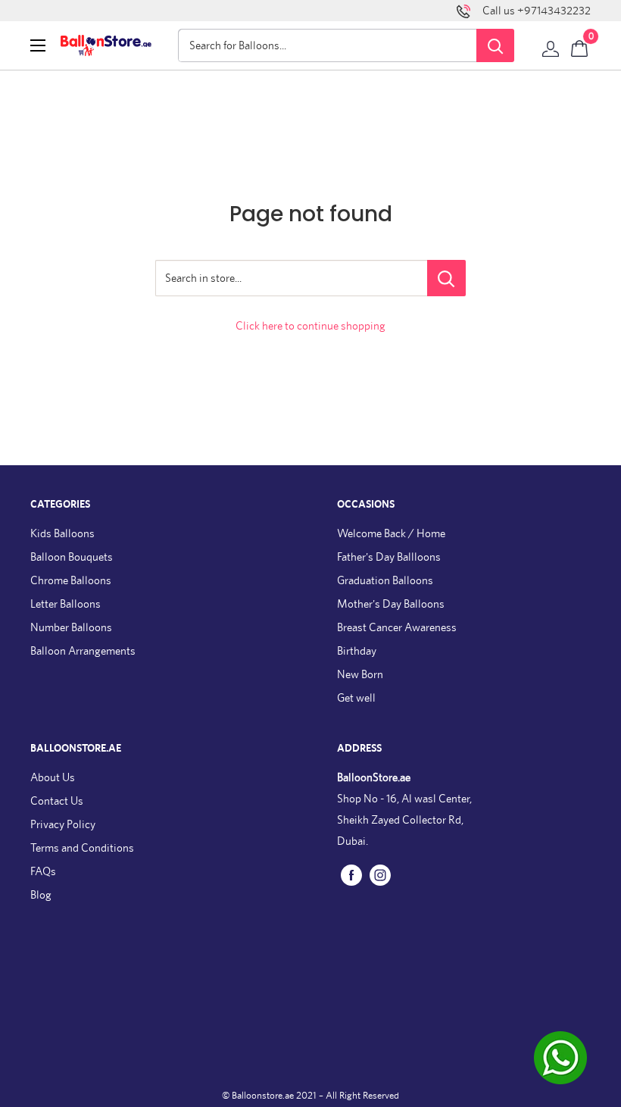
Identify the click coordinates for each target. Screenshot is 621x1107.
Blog (40, 894)
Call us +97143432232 (536, 10)
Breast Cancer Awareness (397, 627)
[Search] (495, 45)
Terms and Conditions (82, 847)
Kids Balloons (62, 533)
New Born (360, 674)
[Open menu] (37, 45)
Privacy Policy (62, 824)
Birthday (356, 650)
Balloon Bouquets (71, 556)
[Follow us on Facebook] (351, 874)
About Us (52, 777)
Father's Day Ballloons (389, 556)
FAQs (43, 871)
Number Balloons (71, 627)
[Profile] (550, 45)
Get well (356, 697)
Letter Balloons (65, 603)
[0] (580, 45)
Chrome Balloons (70, 580)
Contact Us (56, 800)
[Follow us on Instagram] (380, 874)
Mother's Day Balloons (391, 603)
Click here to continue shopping (310, 325)
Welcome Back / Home (391, 533)
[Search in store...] (446, 278)
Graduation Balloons (385, 580)
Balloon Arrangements (83, 650)
